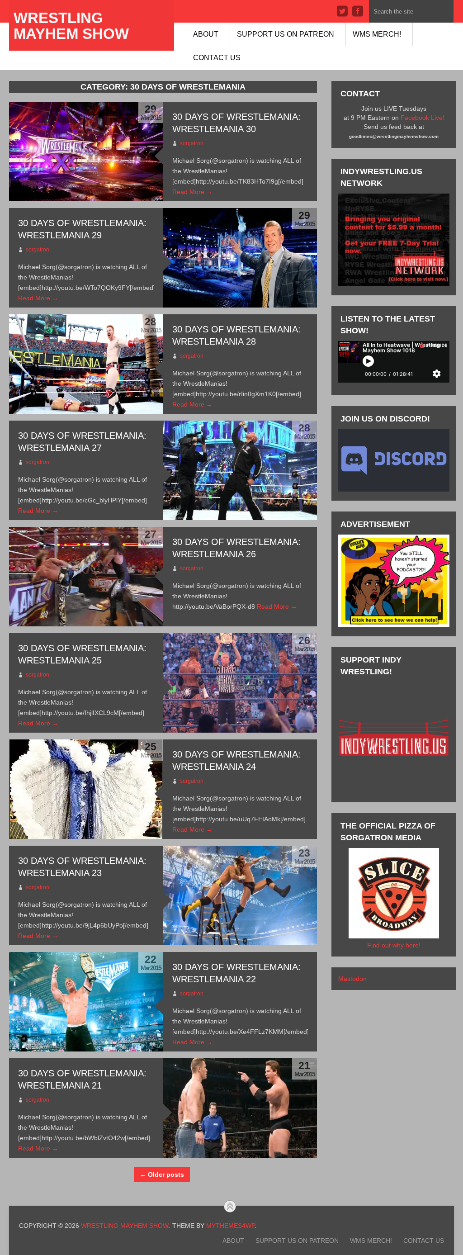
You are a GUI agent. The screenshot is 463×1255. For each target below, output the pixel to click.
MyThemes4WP (230, 1225)
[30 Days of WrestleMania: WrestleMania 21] (240, 1108)
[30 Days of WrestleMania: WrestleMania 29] (240, 258)
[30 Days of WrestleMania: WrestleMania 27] (240, 470)
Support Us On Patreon (285, 34)
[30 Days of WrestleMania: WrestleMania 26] (86, 576)
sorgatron (191, 143)
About (205, 34)
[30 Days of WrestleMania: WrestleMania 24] (86, 789)
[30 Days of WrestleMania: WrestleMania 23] (240, 895)
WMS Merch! (377, 34)
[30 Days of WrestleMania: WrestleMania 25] (240, 683)
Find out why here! (393, 945)
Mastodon (352, 978)
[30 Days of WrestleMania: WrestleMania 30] (86, 151)
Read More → (192, 191)
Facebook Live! (422, 117)
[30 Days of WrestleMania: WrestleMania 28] (86, 364)
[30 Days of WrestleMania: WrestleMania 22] (86, 1001)
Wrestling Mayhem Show (71, 26)
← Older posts (162, 1174)
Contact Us (217, 58)
